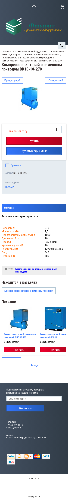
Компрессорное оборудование (31, 51)
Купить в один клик (34, 151)
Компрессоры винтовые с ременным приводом (27, 57)
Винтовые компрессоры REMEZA (42, 54)
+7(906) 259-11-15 (14, 425)
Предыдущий (12, 80)
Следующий (56, 80)
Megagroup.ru (34, 496)
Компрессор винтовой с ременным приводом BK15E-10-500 (19, 335)
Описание (9, 207)
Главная (7, 51)
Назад (34, 365)
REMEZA (9, 186)
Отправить (25, 408)
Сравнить (16, 165)
